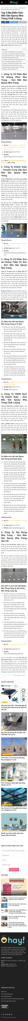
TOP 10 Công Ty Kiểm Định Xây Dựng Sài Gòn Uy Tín (13, 784)
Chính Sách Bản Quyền (7, 994)
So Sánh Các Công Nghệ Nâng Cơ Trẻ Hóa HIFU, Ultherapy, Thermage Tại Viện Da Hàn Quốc (18, 911)
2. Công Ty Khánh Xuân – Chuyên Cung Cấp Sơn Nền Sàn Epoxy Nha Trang (13, 56)
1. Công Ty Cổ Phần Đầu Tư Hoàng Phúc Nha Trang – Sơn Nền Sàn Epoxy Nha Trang (13, 53)
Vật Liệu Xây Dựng (14, 8)
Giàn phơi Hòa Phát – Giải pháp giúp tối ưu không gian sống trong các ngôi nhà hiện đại (14, 707)
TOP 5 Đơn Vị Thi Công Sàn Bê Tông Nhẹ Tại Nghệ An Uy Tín (12, 759)
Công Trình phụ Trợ (7, 754)
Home (2, 8)
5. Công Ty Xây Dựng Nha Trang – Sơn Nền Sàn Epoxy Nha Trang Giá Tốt (13, 68)
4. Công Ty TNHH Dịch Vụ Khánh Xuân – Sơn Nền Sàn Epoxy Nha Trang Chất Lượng (13, 64)
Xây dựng (7, 8)
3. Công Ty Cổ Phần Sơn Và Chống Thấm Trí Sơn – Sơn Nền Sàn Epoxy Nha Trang (13, 60)
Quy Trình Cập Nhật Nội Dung (8, 1001)
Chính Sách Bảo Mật (6, 996)
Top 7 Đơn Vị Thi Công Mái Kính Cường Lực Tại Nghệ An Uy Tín (13, 809)
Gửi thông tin (14, 869)
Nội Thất (4, 702)
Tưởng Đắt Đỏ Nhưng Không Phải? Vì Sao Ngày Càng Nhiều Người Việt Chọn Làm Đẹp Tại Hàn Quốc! (18, 925)
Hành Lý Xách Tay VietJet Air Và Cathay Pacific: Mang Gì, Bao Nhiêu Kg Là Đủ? (13, 892)
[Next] (15, 841)
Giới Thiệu (3, 991)
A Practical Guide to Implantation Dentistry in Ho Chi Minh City (17, 898)
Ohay (18, 662)
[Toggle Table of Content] (23, 49)
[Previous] (12, 841)
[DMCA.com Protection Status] (4, 1006)
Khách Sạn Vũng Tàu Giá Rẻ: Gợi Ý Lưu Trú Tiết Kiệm (17, 904)
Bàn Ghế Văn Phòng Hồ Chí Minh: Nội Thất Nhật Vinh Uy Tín (13, 733)
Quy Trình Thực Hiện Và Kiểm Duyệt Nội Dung (12, 998)
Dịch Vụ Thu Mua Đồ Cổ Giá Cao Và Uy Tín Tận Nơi (17, 917)
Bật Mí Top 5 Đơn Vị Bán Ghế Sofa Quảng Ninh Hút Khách (12, 834)
